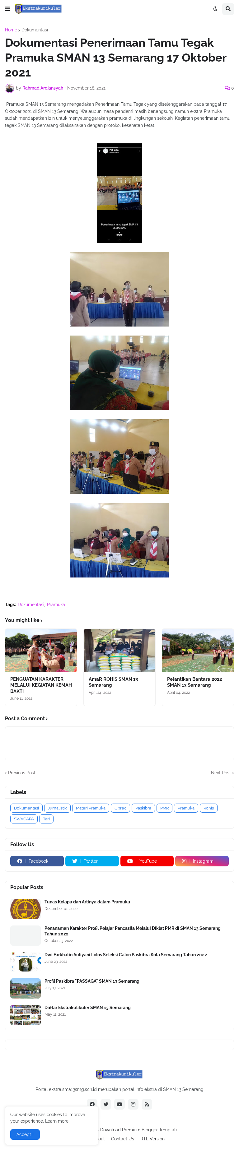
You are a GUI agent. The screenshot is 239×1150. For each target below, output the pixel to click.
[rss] (147, 1104)
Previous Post (21, 772)
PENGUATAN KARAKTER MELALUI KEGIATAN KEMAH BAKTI (41, 685)
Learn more (56, 1121)
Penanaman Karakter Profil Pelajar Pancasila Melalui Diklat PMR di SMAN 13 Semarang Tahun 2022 (133, 931)
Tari (46, 819)
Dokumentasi (34, 30)
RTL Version (152, 1138)
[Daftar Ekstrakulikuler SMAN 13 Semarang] (25, 1015)
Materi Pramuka (90, 808)
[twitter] (106, 1104)
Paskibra (143, 808)
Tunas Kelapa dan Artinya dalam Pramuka (87, 901)
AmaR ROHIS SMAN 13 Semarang (113, 682)
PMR (164, 808)
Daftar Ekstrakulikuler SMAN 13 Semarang (88, 1007)
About (99, 1138)
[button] (7, 9)
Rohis (209, 808)
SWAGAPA (24, 819)
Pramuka (56, 604)
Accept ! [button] (25, 1134)
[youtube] (119, 1104)
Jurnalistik (57, 808)
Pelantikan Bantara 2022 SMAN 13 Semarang (194, 682)
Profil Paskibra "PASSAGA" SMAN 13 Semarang (92, 981)
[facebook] (92, 1104)
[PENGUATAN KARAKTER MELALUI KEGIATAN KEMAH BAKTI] (41, 650)
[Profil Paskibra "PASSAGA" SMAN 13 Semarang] (25, 988)
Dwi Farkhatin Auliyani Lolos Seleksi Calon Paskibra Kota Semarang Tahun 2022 (126, 954)
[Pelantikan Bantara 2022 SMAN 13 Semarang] (198, 650)
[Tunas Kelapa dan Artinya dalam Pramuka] (25, 909)
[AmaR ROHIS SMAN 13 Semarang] (119, 650)
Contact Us (122, 1138)
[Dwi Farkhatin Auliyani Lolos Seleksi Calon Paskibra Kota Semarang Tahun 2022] (25, 962)
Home (11, 30)
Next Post (221, 772)
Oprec (120, 808)
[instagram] (133, 1104)
